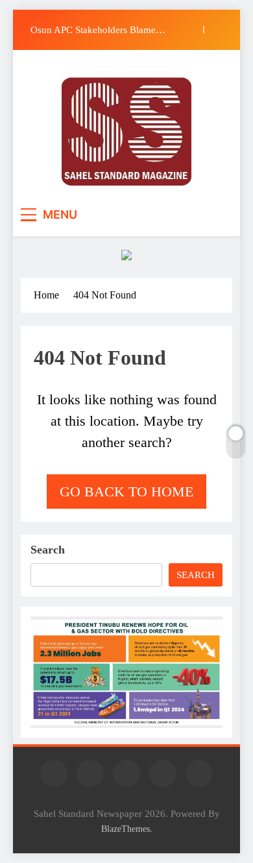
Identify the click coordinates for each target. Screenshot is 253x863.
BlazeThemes (125, 828)
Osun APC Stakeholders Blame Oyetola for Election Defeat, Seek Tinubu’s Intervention (98, 30)
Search (47, 549)
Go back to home (126, 491)
